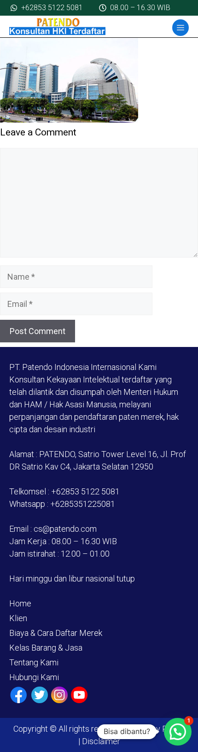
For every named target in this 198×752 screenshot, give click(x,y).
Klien (18, 618)
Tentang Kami (33, 662)
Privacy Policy (159, 729)
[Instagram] (59, 695)
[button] (178, 732)
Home (20, 603)
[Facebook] (18, 695)
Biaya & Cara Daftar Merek (55, 633)
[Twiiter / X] (39, 695)
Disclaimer (100, 741)
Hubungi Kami (34, 677)
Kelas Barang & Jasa (45, 647)
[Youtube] (79, 695)
